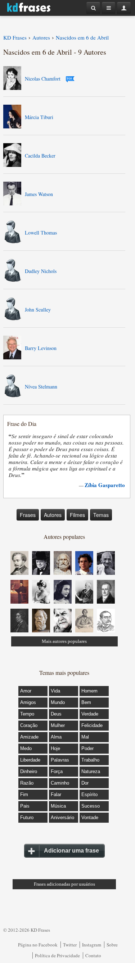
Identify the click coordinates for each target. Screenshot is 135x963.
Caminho (60, 783)
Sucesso (90, 806)
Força (57, 771)
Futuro (26, 817)
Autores (53, 514)
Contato (93, 955)
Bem (86, 702)
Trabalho (90, 760)
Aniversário (62, 817)
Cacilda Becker (40, 155)
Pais (25, 806)
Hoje (55, 748)
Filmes (77, 514)
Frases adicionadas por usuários (64, 884)
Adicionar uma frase (71, 851)
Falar (56, 794)
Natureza (90, 771)
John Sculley (38, 309)
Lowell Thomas (41, 232)
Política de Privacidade (57, 955)
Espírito (89, 794)
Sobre (112, 944)
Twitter (70, 944)
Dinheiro (28, 771)
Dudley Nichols (41, 271)
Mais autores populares (64, 641)
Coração (28, 725)
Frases (28, 514)
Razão (26, 783)
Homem (89, 691)
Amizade (29, 737)
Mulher (58, 725)
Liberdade (30, 760)
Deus (56, 714)
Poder (87, 748)
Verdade (89, 714)
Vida (55, 691)
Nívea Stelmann (41, 386)
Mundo (58, 702)
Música (58, 806)
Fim (24, 794)
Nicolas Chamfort (42, 78)
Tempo (27, 714)
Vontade (89, 817)
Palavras (60, 760)
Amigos (28, 702)
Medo (26, 748)
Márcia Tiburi (39, 117)
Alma (56, 737)
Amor (25, 691)
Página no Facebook (38, 944)
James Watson (39, 194)
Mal (85, 737)
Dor (85, 783)
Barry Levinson (41, 348)
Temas (101, 514)
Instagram (91, 944)
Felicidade (92, 725)
